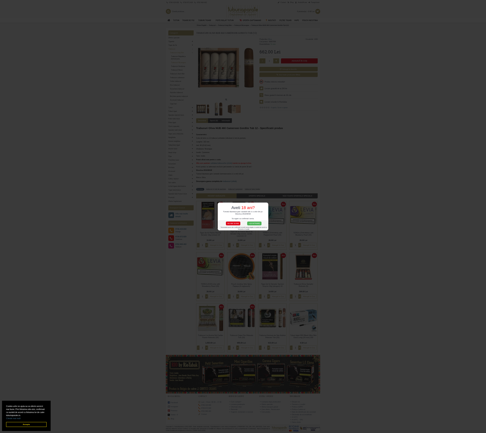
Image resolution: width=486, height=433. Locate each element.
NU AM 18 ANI (233, 223)
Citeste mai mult (13, 418)
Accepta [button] (26, 424)
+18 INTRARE (254, 223)
